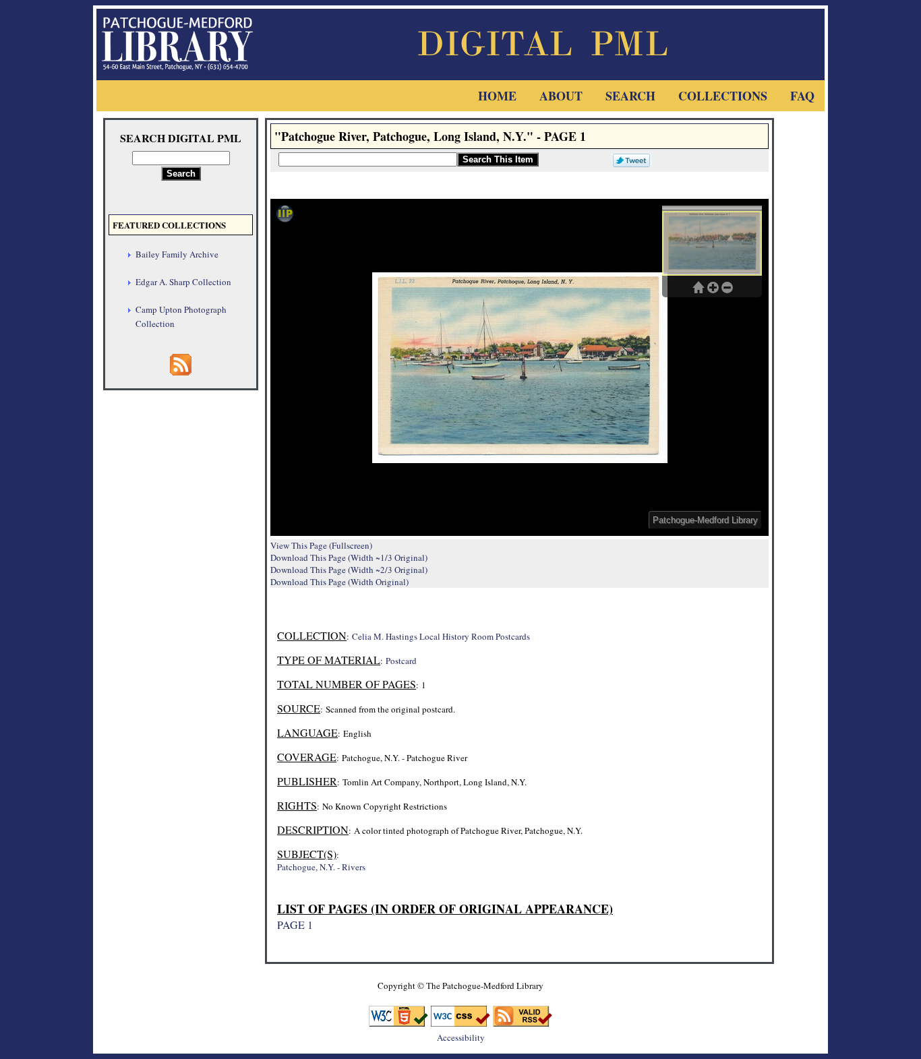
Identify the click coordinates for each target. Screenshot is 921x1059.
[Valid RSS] (522, 1022)
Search (630, 95)
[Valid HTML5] (398, 1022)
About (561, 95)
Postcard (401, 661)
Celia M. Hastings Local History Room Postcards (441, 636)
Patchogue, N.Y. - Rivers (321, 867)
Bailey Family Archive (177, 254)
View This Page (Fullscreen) (321, 545)
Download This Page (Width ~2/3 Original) (348, 570)
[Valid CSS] (460, 1022)
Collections (722, 95)
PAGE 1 (295, 924)
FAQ (802, 95)
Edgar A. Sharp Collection (183, 282)
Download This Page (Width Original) (339, 582)
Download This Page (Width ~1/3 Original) (348, 557)
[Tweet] (628, 159)
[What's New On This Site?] (180, 371)
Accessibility (461, 1037)
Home (497, 95)
